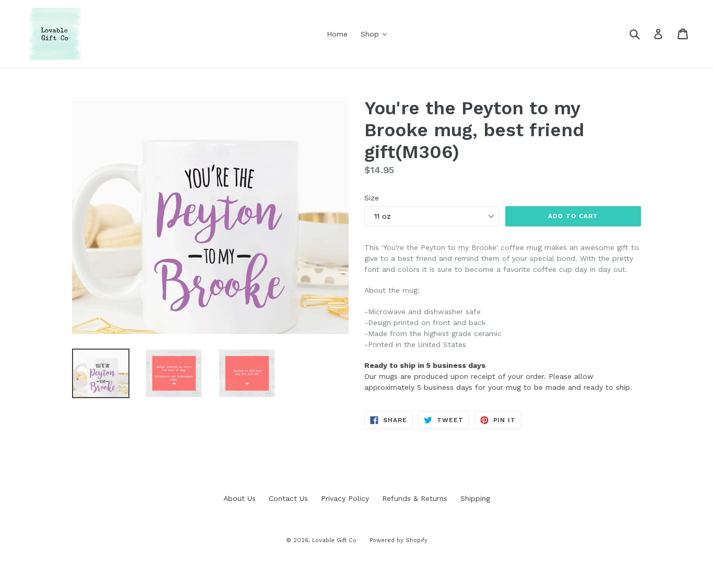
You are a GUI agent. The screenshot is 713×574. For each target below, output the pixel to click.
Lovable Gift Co (334, 540)
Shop (376, 33)
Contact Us (288, 498)
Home (337, 34)
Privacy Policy (345, 498)
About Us (239, 498)
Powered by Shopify (398, 540)
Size (371, 198)
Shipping (475, 498)
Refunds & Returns (414, 498)
